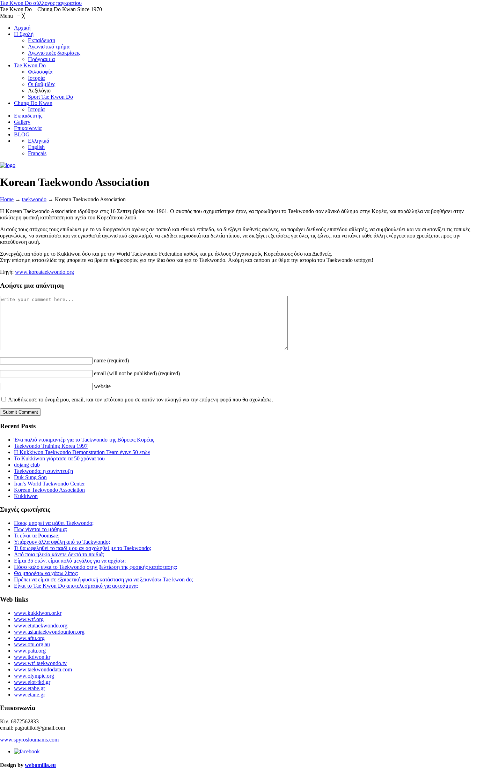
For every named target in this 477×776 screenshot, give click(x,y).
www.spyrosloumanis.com (29, 740)
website (102, 386)
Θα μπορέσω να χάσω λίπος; (46, 573)
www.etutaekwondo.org (40, 625)
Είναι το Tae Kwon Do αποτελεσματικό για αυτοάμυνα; (76, 586)
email (137, 373)
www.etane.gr (29, 695)
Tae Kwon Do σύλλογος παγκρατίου (41, 3)
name (111, 360)
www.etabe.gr (29, 688)
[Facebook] (27, 751)
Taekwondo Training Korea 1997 (51, 446)
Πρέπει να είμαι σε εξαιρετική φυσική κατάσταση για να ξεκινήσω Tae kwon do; (103, 579)
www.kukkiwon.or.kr (37, 613)
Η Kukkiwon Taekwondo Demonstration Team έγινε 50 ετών (82, 452)
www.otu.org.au (32, 644)
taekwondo (34, 199)
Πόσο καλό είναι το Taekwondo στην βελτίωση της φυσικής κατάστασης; (95, 567)
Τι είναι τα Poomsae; (36, 535)
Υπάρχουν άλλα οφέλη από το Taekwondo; (62, 542)
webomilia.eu (40, 765)
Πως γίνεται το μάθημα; (40, 529)
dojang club (27, 465)
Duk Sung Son (30, 477)
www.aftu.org (29, 638)
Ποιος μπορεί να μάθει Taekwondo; (54, 523)
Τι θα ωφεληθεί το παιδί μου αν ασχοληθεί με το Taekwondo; (82, 548)
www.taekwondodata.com (43, 669)
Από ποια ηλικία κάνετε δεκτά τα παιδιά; (59, 554)
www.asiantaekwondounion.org (49, 632)
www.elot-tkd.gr (32, 682)
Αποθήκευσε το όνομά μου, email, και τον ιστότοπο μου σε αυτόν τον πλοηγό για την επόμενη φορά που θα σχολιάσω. (140, 399)
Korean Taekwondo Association (49, 490)
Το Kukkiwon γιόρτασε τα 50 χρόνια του (59, 458)
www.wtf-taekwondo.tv (40, 663)
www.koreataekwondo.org (44, 272)
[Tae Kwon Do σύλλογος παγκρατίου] (7, 165)
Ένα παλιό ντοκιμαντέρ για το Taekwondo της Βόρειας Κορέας (84, 440)
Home (7, 199)
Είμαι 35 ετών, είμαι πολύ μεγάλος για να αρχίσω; (70, 561)
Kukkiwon (26, 496)
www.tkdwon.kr (32, 657)
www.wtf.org (29, 619)
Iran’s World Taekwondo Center (49, 484)
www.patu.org (30, 651)
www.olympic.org (34, 676)
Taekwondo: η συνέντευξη (43, 471)
